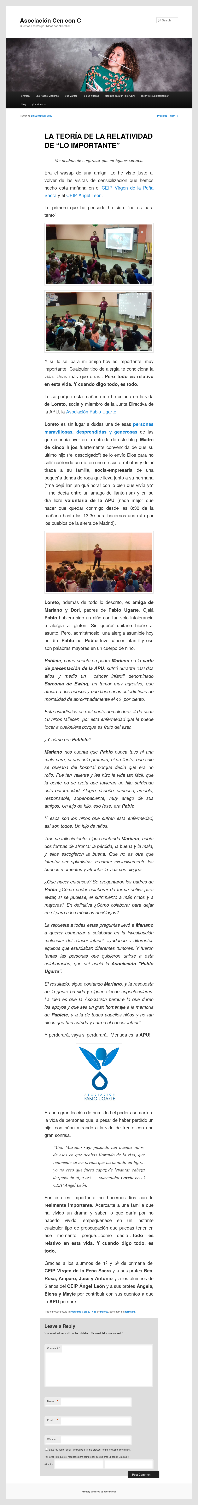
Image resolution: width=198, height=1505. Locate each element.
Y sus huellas (91, 95)
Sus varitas (71, 95)
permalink (130, 1311)
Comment (53, 1348)
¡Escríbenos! (39, 104)
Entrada (25, 95)
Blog (23, 104)
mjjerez (104, 1311)
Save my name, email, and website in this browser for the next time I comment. (90, 1449)
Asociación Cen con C (50, 20)
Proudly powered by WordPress (99, 1491)
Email (53, 1420)
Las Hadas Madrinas (47, 95)
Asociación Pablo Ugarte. (92, 411)
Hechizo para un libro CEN (120, 95)
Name (53, 1401)
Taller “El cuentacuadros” (155, 95)
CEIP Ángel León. (84, 195)
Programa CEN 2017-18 (83, 1311)
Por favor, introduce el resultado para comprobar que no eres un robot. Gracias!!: (86, 1456)
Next (174, 115)
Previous (160, 115)
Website (51, 1439)
